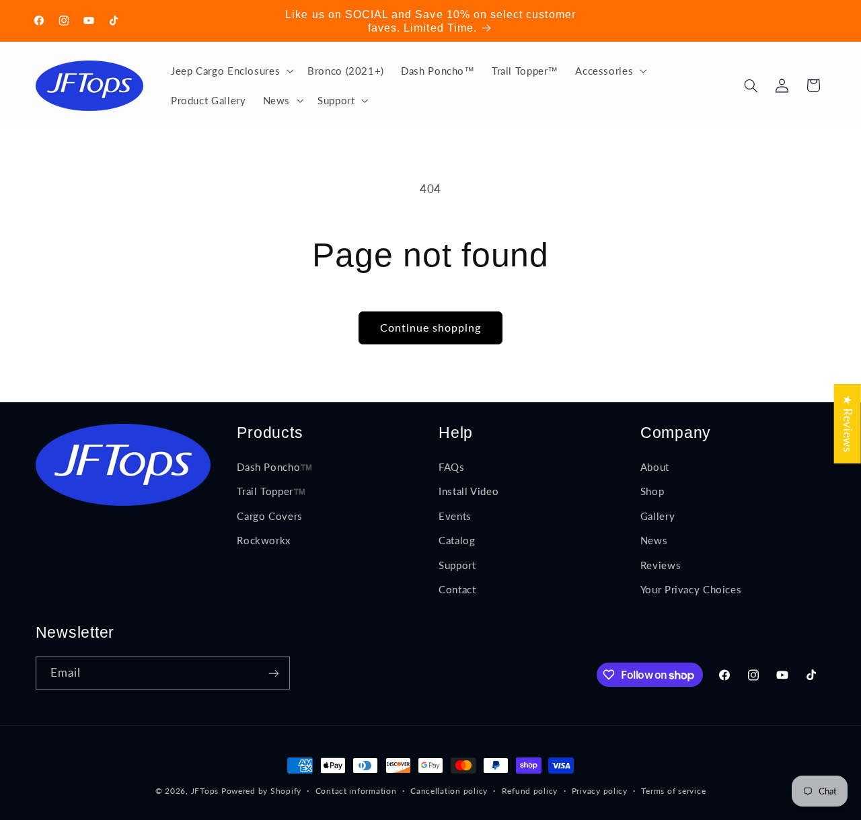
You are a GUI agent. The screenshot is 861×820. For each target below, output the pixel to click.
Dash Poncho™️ (275, 467)
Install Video (468, 492)
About (654, 467)
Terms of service (673, 791)
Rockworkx (264, 541)
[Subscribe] (273, 673)
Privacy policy (600, 791)
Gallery (657, 516)
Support (457, 565)
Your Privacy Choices (691, 589)
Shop (652, 492)
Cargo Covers (270, 516)
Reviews (660, 565)
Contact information (356, 791)
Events (455, 516)
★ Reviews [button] (848, 423)
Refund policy (530, 791)
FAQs (452, 467)
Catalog (457, 541)
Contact (457, 589)
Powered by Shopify (261, 790)
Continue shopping (431, 327)
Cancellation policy (449, 791)
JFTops (205, 790)
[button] (230, 70)
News (654, 541)
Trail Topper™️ (271, 492)
